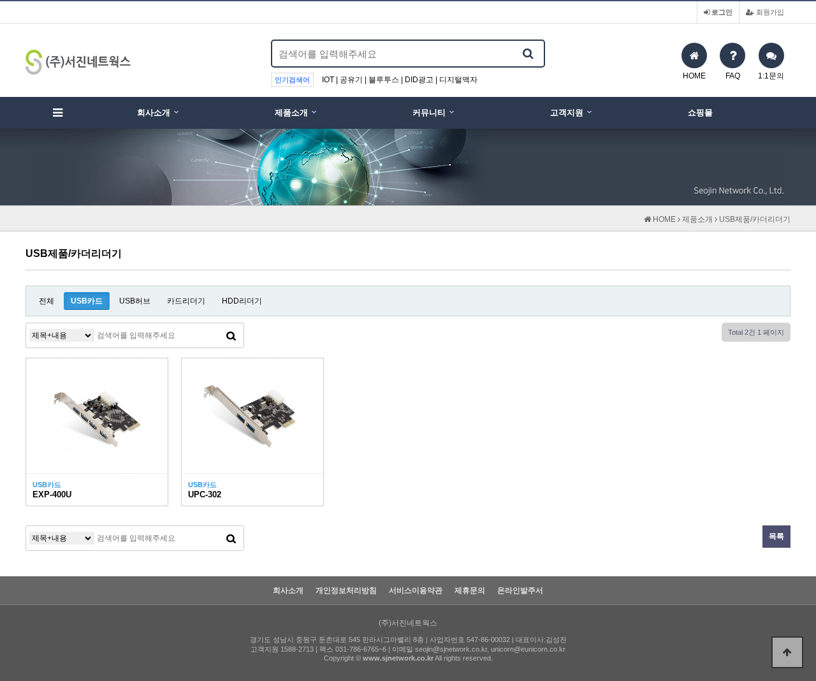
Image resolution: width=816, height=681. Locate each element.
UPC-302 (204, 494)
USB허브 (134, 301)
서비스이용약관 (415, 591)
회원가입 (769, 12)
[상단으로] (787, 652)
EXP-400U (52, 494)
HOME (663, 219)
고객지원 (566, 112)
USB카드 (87, 301)
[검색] (528, 53)
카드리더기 (186, 301)
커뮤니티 (429, 112)
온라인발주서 (520, 591)
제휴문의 (470, 591)
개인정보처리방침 (346, 591)
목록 (776, 536)
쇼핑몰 (700, 112)
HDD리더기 (242, 301)
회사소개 (153, 112)
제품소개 (291, 112)
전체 (46, 301)
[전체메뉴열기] (57, 113)
